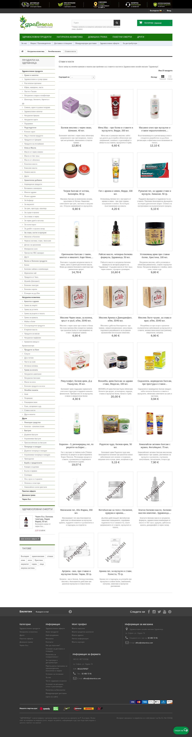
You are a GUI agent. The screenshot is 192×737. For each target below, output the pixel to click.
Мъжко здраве (30, 196)
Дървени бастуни (31, 435)
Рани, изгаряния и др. (33, 406)
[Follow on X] (159, 611)
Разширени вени (30, 402)
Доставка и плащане (63, 43)
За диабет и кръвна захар (34, 229)
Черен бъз (26, 499)
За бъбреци (28, 200)
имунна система (27, 568)
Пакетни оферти (122, 37)
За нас (24, 43)
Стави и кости (29, 410)
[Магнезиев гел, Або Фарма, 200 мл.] (76, 489)
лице (42, 564)
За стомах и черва (31, 217)
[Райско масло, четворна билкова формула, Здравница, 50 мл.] (115, 233)
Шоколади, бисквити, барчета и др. (35, 101)
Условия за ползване (54, 674)
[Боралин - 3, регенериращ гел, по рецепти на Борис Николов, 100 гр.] (76, 423)
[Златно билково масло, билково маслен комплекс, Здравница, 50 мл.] (154, 489)
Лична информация (80, 639)
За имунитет (29, 204)
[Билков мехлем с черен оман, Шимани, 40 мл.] (76, 107)
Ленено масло (30, 172)
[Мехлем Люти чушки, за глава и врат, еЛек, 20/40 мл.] (154, 297)
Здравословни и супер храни (35, 79)
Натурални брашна (31, 116)
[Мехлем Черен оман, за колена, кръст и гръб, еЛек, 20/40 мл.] (76, 297)
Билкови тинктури (31, 285)
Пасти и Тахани (30, 91)
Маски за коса (30, 382)
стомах (50, 556)
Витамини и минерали (33, 188)
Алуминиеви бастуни (32, 439)
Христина (39, 560)
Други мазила (29, 414)
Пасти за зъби (29, 362)
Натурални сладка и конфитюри (37, 95)
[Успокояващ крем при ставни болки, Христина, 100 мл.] (154, 233)
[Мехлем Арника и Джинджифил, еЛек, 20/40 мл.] (115, 297)
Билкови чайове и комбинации (36, 269)
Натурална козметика (70, 37)
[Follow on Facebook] (149, 611)
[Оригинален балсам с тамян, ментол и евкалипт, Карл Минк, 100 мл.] (76, 233)
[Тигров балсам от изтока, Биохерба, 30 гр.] (76, 170)
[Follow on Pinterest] (169, 611)
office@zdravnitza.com (144, 643)
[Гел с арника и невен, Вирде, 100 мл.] (115, 170)
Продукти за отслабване (34, 144)
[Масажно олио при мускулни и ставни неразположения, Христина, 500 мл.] (154, 107)
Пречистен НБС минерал (34, 253)
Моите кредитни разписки (83, 632)
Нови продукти (52, 632)
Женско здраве (30, 192)
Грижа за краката (31, 318)
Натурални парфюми (32, 338)
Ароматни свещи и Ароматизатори (30, 344)
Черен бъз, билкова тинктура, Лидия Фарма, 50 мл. (44, 519)
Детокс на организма (32, 245)
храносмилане (38, 556)
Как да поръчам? (53, 645)
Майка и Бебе (29, 322)
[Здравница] (96, 4)
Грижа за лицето (30, 305)
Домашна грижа (97, 37)
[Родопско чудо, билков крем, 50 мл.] (115, 423)
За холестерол (30, 225)
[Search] (117, 23)
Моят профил (79, 624)
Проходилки (29, 459)
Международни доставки (86, 43)
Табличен (162, 79)
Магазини (50, 639)
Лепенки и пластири (32, 483)
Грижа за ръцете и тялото (34, 313)
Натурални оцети (31, 120)
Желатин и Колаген (32, 237)
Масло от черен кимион (33, 152)
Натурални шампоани (32, 374)
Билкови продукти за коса (34, 386)
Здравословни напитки (33, 111)
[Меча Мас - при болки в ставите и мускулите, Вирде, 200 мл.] (115, 107)
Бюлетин (26, 611)
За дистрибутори (130, 43)
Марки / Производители (40, 43)
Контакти (49, 642)
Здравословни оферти (109, 43)
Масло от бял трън (31, 156)
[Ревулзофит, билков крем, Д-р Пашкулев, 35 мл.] (76, 360)
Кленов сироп (29, 132)
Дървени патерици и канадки (35, 451)
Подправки (28, 124)
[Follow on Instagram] (154, 611)
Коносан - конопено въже (34, 426)
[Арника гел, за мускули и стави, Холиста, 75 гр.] (115, 550)
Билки (26, 265)
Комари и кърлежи (31, 467)
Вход (169, 11)
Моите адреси (77, 635)
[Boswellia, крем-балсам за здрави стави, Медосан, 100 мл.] (115, 360)
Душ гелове (29, 358)
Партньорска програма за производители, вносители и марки (56, 668)
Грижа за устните (31, 309)
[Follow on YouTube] (164, 611)
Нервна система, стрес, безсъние (37, 241)
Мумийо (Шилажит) (31, 281)
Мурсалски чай (30, 273)
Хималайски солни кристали (35, 487)
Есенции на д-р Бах (32, 293)
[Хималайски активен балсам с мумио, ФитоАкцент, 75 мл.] (154, 423)
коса (30, 560)
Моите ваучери (78, 642)
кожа (23, 560)
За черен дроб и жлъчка (33, 221)
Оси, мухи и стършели (33, 479)
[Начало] (22, 51)
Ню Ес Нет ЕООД (165, 718)
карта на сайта (52, 697)
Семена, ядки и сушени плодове (37, 107)
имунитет (25, 564)
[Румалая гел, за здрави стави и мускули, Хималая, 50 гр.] (154, 170)
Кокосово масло (30, 168)
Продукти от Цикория (32, 140)
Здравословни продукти (36, 37)
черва (34, 564)
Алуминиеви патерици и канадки (37, 455)
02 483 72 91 (153, 638)
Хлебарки (28, 475)
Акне (26, 394)
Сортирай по (64, 77)
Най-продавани (52, 635)
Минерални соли (30, 249)
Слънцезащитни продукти (34, 326)
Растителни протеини (32, 83)
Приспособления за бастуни (35, 443)
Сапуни (27, 354)
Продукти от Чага (31, 277)
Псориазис (28, 398)
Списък (169, 79)
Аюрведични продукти (33, 184)
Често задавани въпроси (56, 681)
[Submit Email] (70, 612)
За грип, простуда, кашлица (35, 208)
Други (140, 37)
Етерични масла (30, 330)
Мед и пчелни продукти (33, 136)
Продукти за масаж (32, 334)
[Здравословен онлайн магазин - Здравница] (44, 22)
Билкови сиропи (30, 289)
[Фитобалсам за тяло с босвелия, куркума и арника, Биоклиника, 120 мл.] (115, 489)
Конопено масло (30, 164)
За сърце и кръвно (31, 212)
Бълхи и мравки (30, 471)
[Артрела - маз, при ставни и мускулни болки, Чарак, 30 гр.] (76, 550)
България (25, 556)
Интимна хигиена (31, 366)
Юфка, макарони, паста (33, 87)
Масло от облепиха (32, 160)
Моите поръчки (78, 628)
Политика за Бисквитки (55, 690)
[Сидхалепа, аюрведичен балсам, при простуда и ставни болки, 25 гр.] (154, 360)
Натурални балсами (32, 378)
